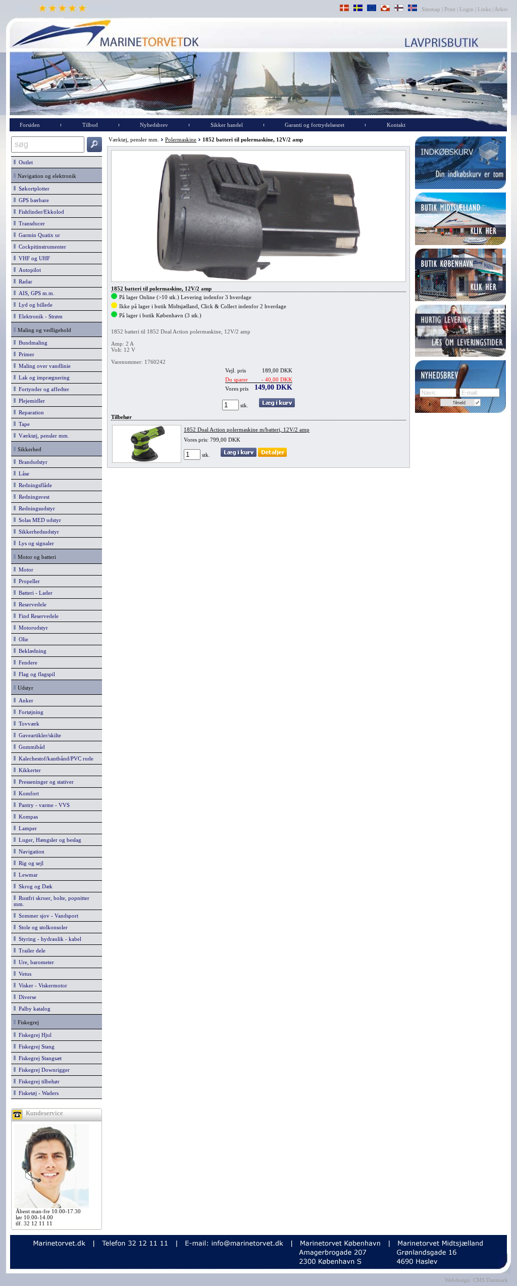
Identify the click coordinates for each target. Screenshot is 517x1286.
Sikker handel (227, 125)
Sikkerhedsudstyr (37, 532)
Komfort (27, 793)
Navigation (30, 851)
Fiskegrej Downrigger (43, 1070)
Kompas (27, 817)
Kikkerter (28, 770)
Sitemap (432, 9)
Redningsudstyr (35, 508)
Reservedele (31, 604)
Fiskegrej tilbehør (38, 1081)
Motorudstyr (32, 628)
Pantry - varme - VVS (43, 805)
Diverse (26, 997)
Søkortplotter (32, 188)
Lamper (26, 828)
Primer (25, 354)
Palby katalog (33, 1009)
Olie (22, 639)
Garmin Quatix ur (38, 235)
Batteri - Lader (34, 593)
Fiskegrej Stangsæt (39, 1058)
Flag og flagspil (35, 674)
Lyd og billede (34, 305)
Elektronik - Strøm (39, 316)
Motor (24, 569)
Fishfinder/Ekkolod (40, 212)
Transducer (30, 223)
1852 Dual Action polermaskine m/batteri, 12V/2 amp (246, 429)
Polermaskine (180, 139)
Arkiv (501, 9)
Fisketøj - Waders (37, 1093)
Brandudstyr (31, 462)
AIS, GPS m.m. (35, 293)
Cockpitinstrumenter (41, 247)
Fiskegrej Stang (35, 1046)
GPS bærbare (32, 200)
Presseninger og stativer (45, 782)
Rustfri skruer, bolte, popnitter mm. (51, 901)
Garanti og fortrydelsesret (314, 125)
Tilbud (90, 125)
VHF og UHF (33, 258)
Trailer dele (30, 950)
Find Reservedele (37, 616)
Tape (23, 424)
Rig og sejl (29, 863)
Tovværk (27, 724)
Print (450, 9)
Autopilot (28, 270)
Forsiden (30, 125)
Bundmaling (31, 343)
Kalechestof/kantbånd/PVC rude (54, 758)
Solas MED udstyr (38, 520)
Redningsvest (32, 497)
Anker (24, 700)
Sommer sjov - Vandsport (47, 916)
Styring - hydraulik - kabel (48, 939)
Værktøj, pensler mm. (42, 436)
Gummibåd (30, 747)
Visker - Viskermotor (41, 985)
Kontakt (396, 125)
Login (466, 9)
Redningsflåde (34, 485)
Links (484, 9)
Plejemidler (30, 401)
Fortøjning (29, 712)
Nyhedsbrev (154, 125)
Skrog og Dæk (34, 886)
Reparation (30, 412)
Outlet (24, 162)
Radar (24, 281)
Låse (22, 473)
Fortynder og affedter (42, 389)
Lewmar (27, 875)
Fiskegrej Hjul (33, 1035)
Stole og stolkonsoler (42, 927)
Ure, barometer (35, 962)
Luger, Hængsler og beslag (48, 840)
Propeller (28, 581)
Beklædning (31, 651)
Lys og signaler (35, 543)
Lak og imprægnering (43, 377)
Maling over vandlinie (43, 366)
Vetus (23, 974)
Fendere (26, 662)
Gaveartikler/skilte (38, 735)
